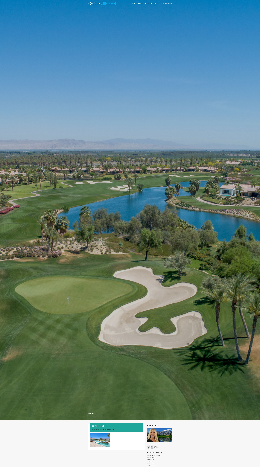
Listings (140, 3)
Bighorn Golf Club (151, 457)
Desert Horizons (150, 463)
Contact (157, 3)
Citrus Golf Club (150, 459)
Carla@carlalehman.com (152, 447)
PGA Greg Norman (151, 465)
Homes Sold (148, 3)
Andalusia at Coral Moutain (153, 455)
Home (133, 3)
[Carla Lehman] (102, 5)
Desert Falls (149, 461)
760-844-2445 (167, 3)
